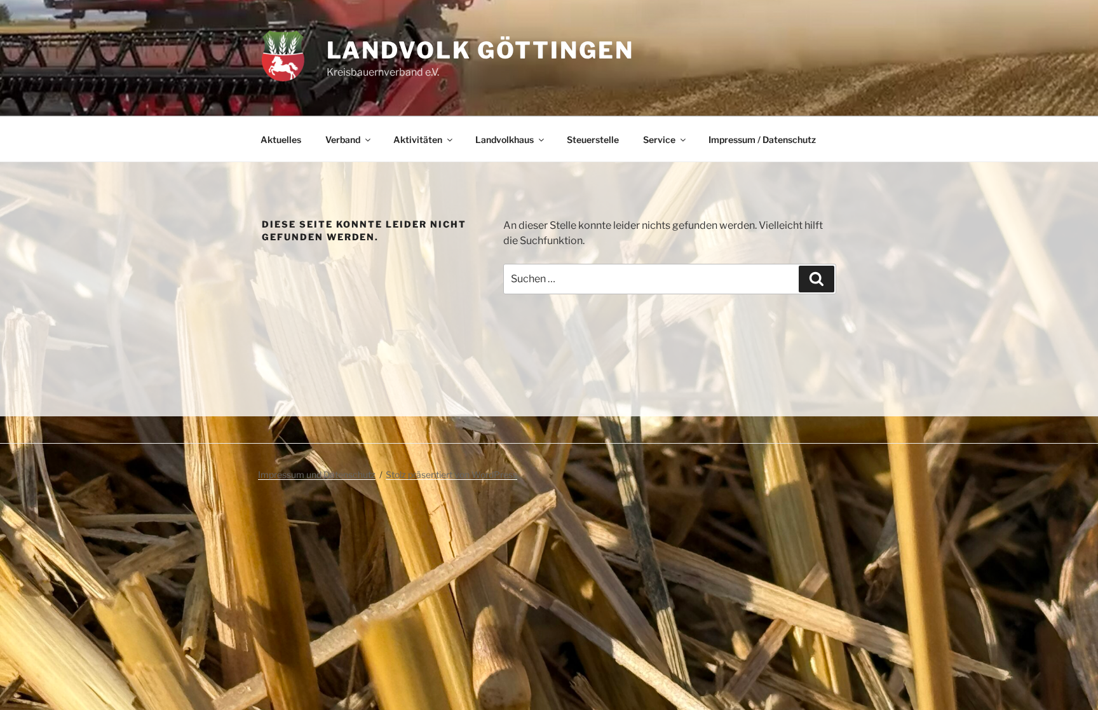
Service (659, 139)
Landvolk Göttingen (480, 50)
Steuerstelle (593, 139)
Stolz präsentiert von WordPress (451, 474)
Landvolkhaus (504, 139)
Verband (342, 139)
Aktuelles (281, 139)
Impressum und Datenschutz (317, 474)
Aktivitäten (417, 139)
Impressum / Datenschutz (762, 139)
